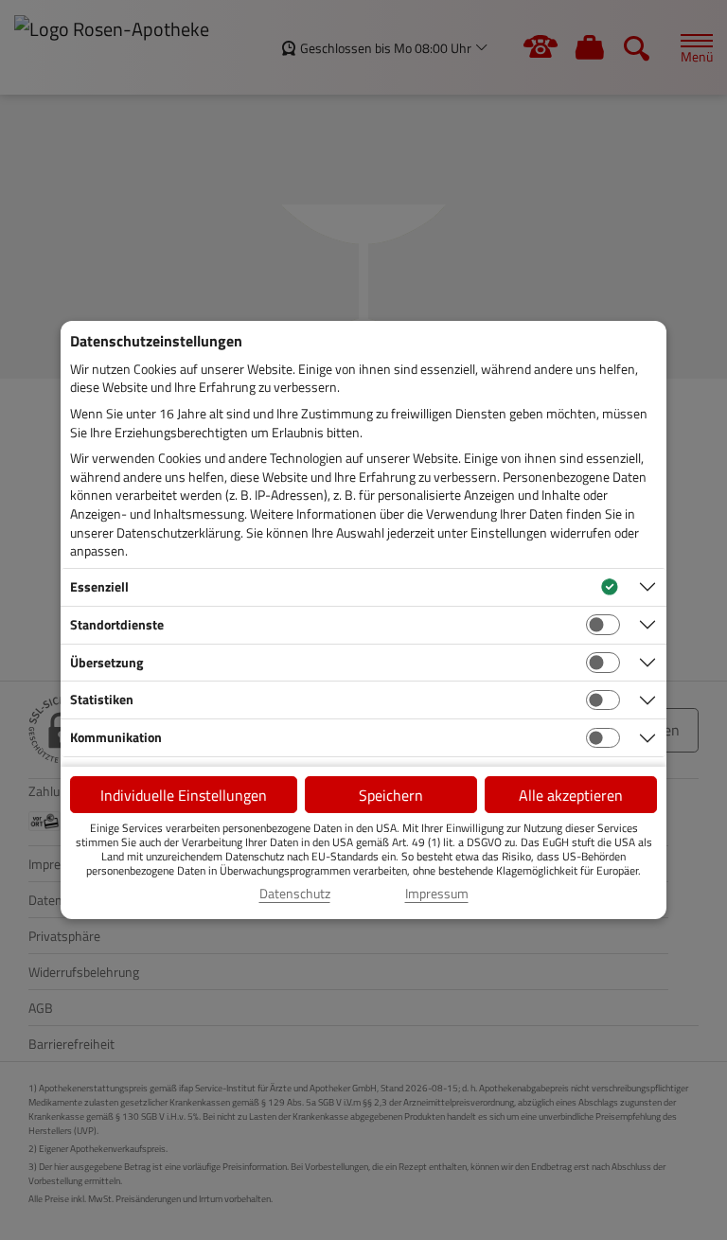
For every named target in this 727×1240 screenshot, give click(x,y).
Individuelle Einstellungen (183, 795)
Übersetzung (106, 662)
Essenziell (99, 586)
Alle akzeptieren (571, 795)
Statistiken (101, 699)
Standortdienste (117, 624)
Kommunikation (116, 737)
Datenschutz (294, 893)
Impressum (437, 893)
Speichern (391, 795)
